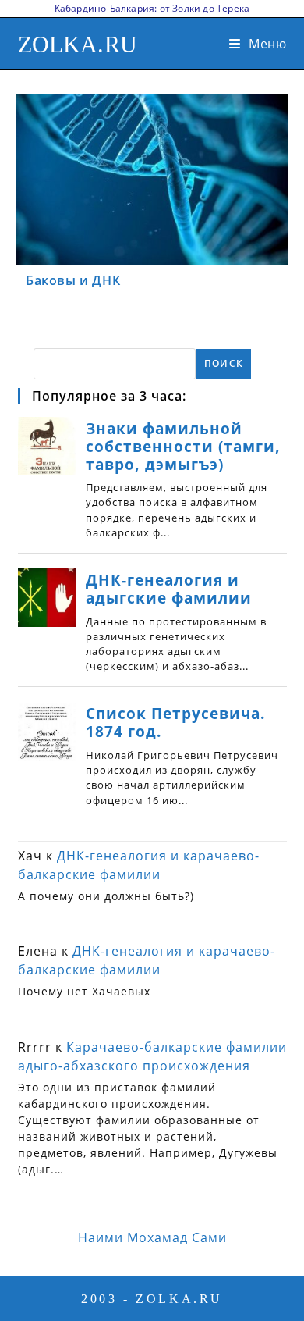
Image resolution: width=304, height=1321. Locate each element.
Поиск (223, 363)
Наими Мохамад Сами (152, 1237)
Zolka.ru (78, 44)
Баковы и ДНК (73, 280)
